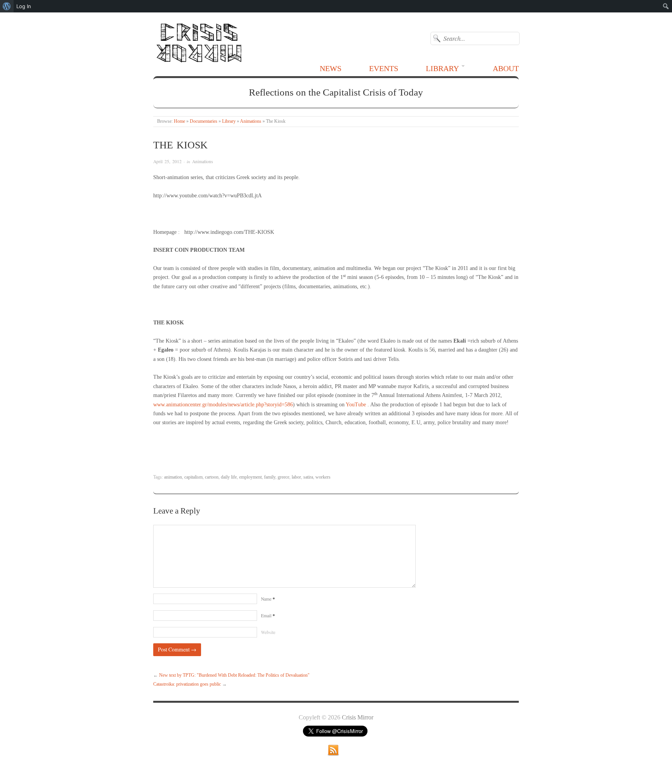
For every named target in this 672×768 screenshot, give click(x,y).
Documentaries (203, 121)
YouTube (356, 405)
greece (283, 477)
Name (268, 599)
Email (268, 615)
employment (250, 477)
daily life (229, 477)
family (269, 477)
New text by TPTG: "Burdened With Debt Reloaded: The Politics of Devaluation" (234, 675)
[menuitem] (7, 6)
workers (323, 477)
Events (383, 68)
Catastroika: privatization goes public (187, 684)
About (506, 68)
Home (179, 121)
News (330, 68)
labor (296, 477)
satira (308, 477)
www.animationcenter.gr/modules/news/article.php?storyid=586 (223, 405)
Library (442, 68)
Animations (250, 121)
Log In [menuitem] (23, 6)
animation (173, 477)
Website (268, 632)
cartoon (212, 477)
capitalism (193, 477)
